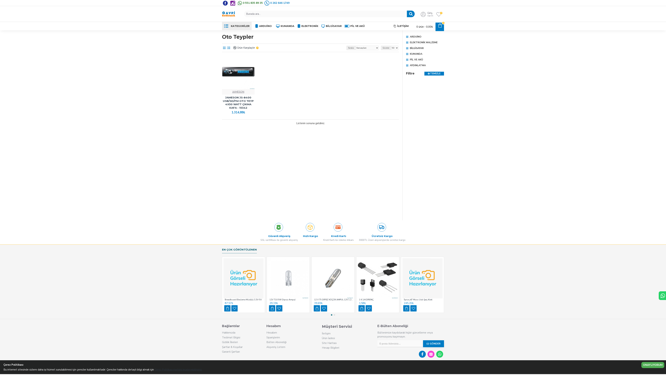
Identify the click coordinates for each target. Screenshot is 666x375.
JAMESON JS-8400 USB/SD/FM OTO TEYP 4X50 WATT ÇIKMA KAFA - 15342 (238, 102)
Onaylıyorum (653, 365)
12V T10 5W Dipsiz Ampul (283, 299)
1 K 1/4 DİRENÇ (366, 299)
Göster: (386, 48)
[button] (331, 315)
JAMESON (238, 92)
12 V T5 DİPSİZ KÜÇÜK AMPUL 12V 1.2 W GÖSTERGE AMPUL (333, 299)
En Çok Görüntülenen (239, 249)
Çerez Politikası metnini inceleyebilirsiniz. (178, 369)
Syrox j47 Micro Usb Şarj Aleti (418, 299)
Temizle (435, 73)
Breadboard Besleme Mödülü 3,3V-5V (243, 299)
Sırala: (351, 48)
